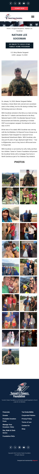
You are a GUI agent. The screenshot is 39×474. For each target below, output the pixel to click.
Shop (23, 429)
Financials (6, 412)
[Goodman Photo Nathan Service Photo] (28, 178)
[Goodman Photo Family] (28, 249)
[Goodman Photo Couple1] (10, 231)
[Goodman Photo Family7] (10, 320)
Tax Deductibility (27, 412)
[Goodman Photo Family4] (28, 284)
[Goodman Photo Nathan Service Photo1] (10, 195)
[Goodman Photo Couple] (28, 213)
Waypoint (35, 460)
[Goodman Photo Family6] (28, 302)
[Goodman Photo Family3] (10, 284)
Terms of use (26, 422)
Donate (5, 415)
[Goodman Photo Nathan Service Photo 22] (10, 178)
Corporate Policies (28, 415)
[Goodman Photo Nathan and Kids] (28, 338)
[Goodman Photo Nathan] (10, 213)
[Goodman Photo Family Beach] (10, 249)
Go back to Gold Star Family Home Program (19, 45)
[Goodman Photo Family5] (10, 302)
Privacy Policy (27, 419)
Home (9, 28)
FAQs (12, 427)
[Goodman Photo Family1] (10, 267)
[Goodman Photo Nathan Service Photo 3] (10, 356)
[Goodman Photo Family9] (10, 338)
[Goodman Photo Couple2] (28, 231)
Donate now (19, 8)
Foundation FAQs (9, 436)
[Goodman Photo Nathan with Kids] (28, 195)
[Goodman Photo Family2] (28, 267)
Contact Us (26, 425)
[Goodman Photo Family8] (28, 320)
